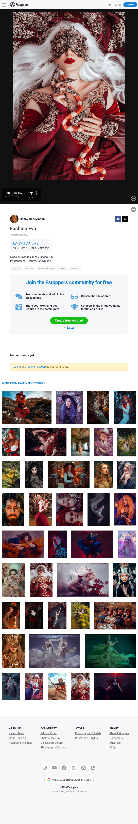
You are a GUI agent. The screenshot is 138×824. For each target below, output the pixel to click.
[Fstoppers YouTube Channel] (54, 768)
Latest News (16, 733)
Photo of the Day (50, 738)
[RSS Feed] (93, 768)
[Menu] (4, 4)
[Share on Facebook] (118, 219)
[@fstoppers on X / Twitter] (74, 768)
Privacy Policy (58, 791)
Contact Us (116, 738)
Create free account (69, 320)
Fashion (16, 268)
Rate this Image (15, 193)
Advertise (115, 743)
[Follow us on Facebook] (64, 768)
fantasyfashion (46, 268)
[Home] (19, 4)
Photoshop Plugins (86, 738)
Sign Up (130, 4)
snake (62, 268)
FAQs (112, 747)
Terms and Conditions (76, 791)
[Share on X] (125, 219)
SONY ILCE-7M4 (25, 243)
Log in (70, 327)
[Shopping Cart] (109, 4)
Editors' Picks (48, 733)
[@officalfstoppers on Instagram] (45, 768)
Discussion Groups (51, 743)
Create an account (35, 366)
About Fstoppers (119, 733)
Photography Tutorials (88, 733)
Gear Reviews (17, 738)
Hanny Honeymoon (32, 219)
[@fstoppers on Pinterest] (83, 768)
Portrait (74, 268)
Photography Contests (53, 747)
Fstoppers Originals (20, 743)
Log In (118, 4)
